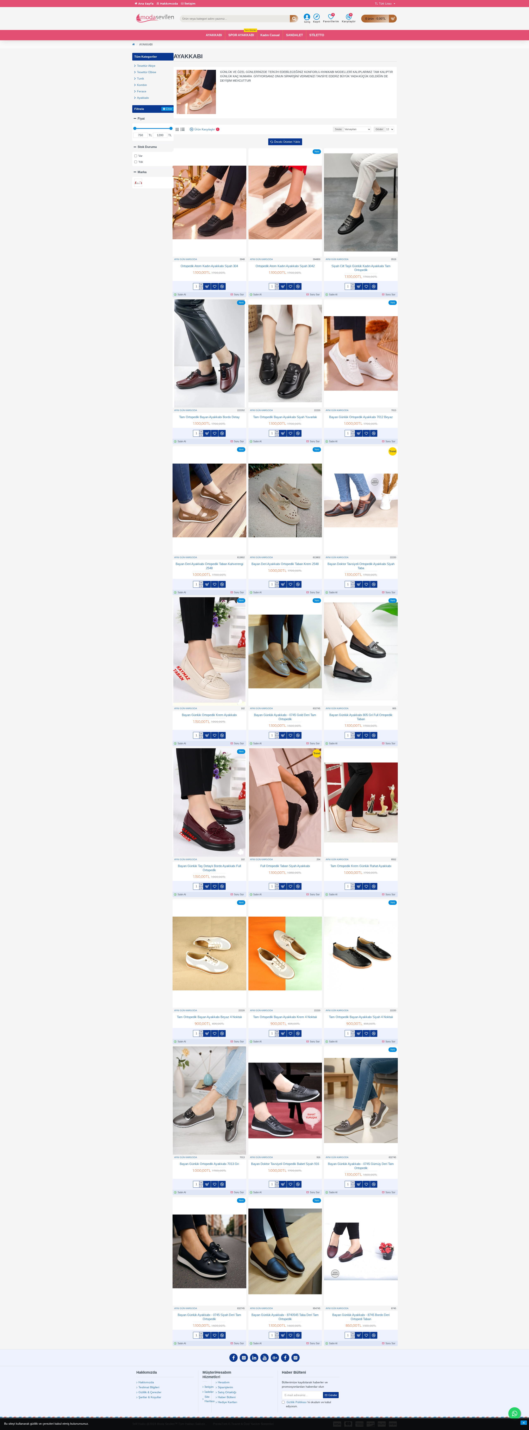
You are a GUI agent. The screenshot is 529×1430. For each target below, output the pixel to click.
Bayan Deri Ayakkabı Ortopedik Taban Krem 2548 (285, 564)
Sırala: (338, 129)
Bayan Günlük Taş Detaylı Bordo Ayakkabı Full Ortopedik (209, 868)
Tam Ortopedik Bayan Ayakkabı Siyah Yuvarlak (285, 417)
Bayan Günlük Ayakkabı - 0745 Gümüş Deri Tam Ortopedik (361, 1166)
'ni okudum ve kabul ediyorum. (308, 1404)
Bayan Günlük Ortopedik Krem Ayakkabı (209, 715)
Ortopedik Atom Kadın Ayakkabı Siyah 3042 (285, 266)
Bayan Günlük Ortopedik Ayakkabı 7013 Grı (209, 1164)
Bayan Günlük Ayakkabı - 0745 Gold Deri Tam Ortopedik (285, 717)
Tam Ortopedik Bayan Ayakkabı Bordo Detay (209, 417)
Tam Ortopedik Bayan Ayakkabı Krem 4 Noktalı (285, 1017)
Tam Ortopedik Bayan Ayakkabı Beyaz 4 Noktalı (209, 1017)
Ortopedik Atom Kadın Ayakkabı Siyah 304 (209, 266)
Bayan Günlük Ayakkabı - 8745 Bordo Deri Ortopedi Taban (361, 1317)
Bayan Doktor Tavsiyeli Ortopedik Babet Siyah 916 (285, 1164)
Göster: (380, 129)
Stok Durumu (147, 147)
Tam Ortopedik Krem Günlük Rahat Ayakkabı (360, 866)
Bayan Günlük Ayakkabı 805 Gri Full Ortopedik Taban (360, 717)
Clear (169, 108)
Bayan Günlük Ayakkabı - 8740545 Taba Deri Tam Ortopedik (285, 1317)
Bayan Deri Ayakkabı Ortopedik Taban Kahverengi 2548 (209, 566)
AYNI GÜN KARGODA (185, 259)
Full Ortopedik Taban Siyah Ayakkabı (285, 866)
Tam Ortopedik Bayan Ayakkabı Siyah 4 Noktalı (361, 1017)
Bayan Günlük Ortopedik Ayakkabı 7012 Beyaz (361, 417)
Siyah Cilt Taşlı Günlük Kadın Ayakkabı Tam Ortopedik (361, 268)
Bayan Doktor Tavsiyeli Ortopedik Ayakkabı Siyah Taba (361, 566)
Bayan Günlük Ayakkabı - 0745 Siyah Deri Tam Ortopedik (209, 1317)
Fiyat (141, 118)
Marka (142, 172)
